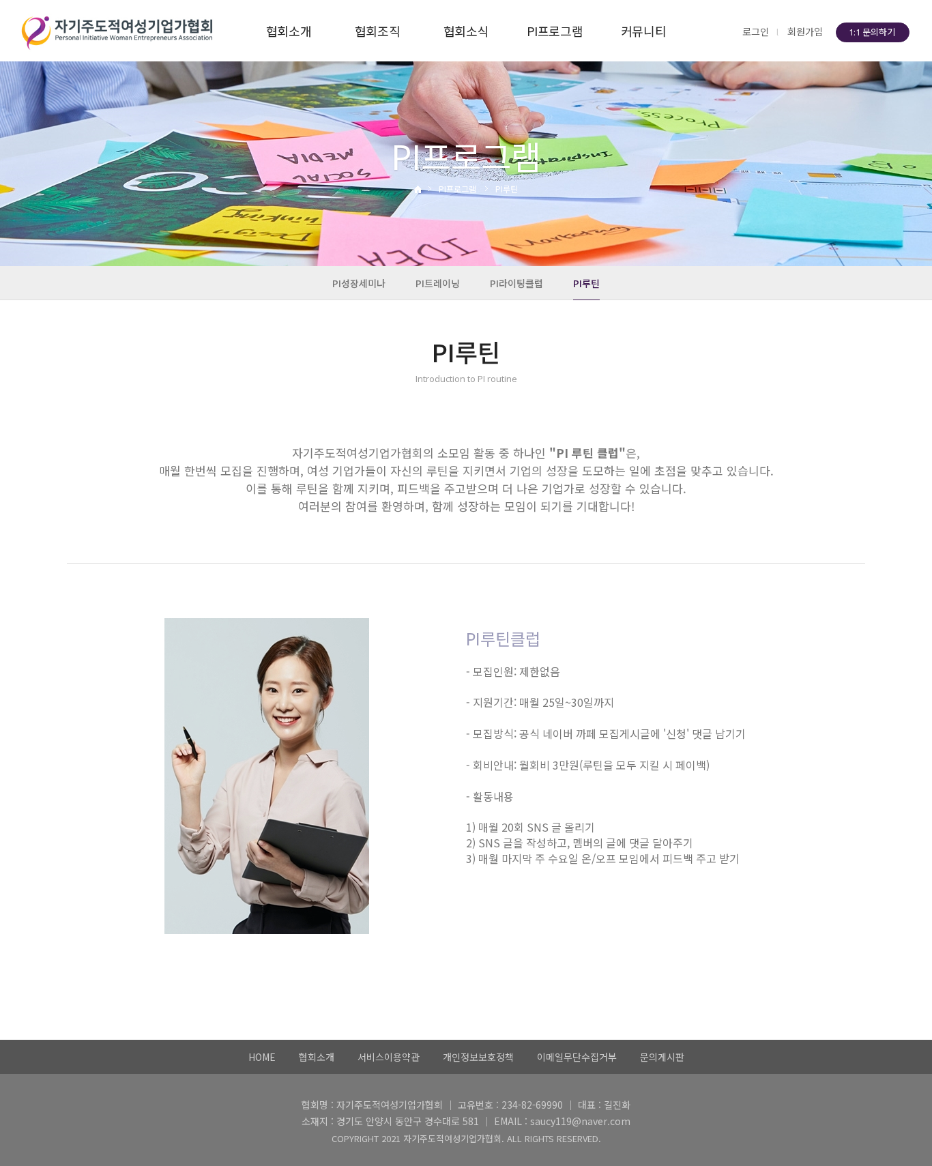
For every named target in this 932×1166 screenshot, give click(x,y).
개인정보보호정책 (478, 1057)
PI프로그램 (555, 31)
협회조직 (378, 31)
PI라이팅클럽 (516, 283)
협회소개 (289, 31)
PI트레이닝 (438, 283)
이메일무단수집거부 (577, 1057)
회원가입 (805, 31)
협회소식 (466, 31)
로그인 (755, 31)
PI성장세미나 (358, 283)
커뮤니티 (644, 31)
